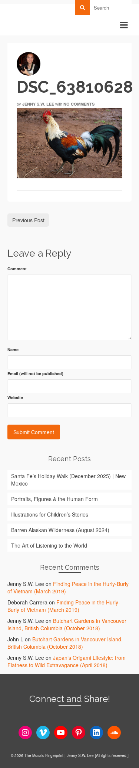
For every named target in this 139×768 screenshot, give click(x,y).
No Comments (79, 104)
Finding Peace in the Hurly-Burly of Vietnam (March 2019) (63, 606)
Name (13, 349)
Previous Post (28, 220)
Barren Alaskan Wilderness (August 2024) (60, 530)
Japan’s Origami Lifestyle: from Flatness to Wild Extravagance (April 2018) (66, 661)
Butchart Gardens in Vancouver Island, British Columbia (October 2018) (66, 624)
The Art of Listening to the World (49, 545)
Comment (17, 268)
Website (15, 397)
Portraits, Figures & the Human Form (54, 499)
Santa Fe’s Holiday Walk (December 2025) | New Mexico (68, 479)
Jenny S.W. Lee (38, 104)
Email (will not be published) (35, 373)
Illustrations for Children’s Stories (49, 514)
